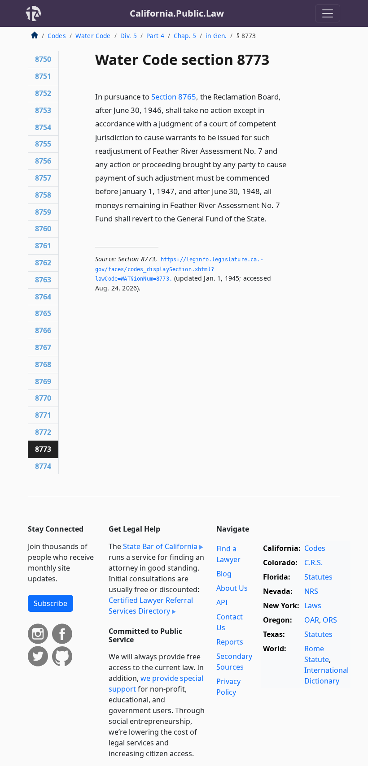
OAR (311, 620)
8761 (43, 246)
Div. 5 (128, 35)
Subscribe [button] (50, 603)
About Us (232, 588)
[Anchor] (271, 218)
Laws (312, 605)
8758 (43, 195)
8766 (43, 330)
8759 (43, 212)
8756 (43, 161)
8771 (43, 415)
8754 (43, 127)
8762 (43, 263)
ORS (330, 620)
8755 (43, 144)
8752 (43, 93)
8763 (43, 280)
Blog (224, 574)
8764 (43, 297)
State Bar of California (160, 546)
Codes (57, 35)
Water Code (93, 35)
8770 (43, 398)
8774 (43, 466)
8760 (43, 229)
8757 (43, 178)
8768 (43, 364)
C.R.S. (313, 562)
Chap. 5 (185, 35)
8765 (43, 313)
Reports (229, 642)
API (222, 602)
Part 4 (155, 35)
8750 (43, 59)
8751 (43, 76)
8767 (43, 347)
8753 (43, 110)
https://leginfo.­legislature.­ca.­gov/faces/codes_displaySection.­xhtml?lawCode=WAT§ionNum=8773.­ (179, 269)
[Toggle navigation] (327, 13)
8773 (43, 449)
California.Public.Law (177, 13)
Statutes (318, 577)
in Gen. (216, 35)
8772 (43, 432)
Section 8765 (173, 96)
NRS (311, 591)
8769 (43, 381)
